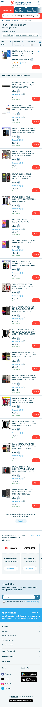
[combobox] (7, 15)
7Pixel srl (14, 697)
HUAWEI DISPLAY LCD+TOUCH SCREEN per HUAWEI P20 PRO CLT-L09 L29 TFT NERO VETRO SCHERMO (23, 131)
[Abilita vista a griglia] (40, 45)
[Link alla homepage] (3, 20)
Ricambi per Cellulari (17, 20)
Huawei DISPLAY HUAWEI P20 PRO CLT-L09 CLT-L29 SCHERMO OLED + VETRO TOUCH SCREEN (24, 332)
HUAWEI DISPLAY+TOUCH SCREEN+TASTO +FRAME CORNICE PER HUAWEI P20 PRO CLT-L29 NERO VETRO (24, 176)
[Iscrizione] (38, 597)
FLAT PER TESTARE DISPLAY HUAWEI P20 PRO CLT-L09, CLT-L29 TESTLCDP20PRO (23, 85)
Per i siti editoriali (7, 645)
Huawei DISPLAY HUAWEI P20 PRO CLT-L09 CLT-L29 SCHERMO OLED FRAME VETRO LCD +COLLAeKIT (24, 446)
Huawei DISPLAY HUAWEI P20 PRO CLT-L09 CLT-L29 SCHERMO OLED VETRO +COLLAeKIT (24, 355)
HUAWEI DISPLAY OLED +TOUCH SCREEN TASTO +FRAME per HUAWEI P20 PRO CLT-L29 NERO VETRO (23, 263)
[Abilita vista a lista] (40, 42)
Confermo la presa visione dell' (22, 602)
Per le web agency (8, 640)
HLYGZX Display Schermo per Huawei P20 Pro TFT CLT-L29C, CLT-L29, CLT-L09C (23, 53)
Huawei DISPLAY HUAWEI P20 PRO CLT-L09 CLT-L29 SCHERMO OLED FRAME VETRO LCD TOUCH (24, 423)
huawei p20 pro (8, 35)
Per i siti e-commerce (9, 635)
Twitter (6, 679)
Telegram (7, 688)
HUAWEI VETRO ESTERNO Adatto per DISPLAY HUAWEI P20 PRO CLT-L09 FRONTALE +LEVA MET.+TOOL (24, 108)
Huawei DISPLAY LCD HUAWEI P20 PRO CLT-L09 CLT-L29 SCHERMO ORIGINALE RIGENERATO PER (23, 492)
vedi (35, 67)
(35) (21, 94)
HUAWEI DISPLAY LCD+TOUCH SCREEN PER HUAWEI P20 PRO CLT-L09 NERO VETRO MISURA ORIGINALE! (24, 378)
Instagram (8, 683)
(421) (22, 63)
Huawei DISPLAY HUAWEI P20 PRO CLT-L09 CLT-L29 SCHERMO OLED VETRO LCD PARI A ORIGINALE (24, 309)
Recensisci (16, 94)
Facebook (7, 674)
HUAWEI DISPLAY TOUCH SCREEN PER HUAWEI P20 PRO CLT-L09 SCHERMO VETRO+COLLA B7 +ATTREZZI (24, 199)
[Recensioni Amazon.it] (16, 63)
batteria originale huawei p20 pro (27, 35)
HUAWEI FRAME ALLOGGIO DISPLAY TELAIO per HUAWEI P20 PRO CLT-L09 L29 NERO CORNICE (23, 153)
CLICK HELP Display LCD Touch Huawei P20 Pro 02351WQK (23, 242)
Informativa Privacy (32, 602)
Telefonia (7, 20)
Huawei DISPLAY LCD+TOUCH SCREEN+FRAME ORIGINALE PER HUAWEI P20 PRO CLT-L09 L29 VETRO (23, 400)
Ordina (17, 41)
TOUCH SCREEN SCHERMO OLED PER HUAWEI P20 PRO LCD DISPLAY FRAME (22, 286)
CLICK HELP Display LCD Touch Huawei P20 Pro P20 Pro (23, 221)
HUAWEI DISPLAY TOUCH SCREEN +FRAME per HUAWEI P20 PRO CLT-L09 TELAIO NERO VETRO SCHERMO (23, 469)
